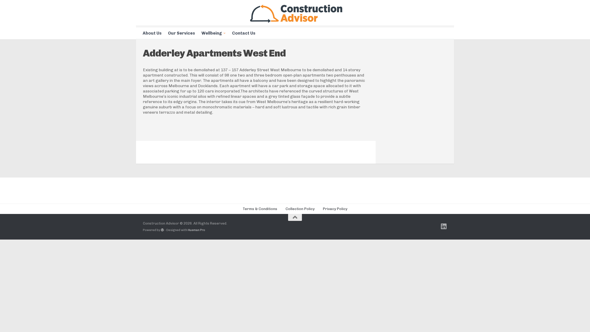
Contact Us (243, 33)
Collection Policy (300, 209)
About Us (152, 33)
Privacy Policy (335, 209)
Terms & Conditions (260, 209)
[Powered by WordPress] (162, 229)
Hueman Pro (196, 230)
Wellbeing (211, 33)
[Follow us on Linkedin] (444, 226)
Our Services (181, 33)
